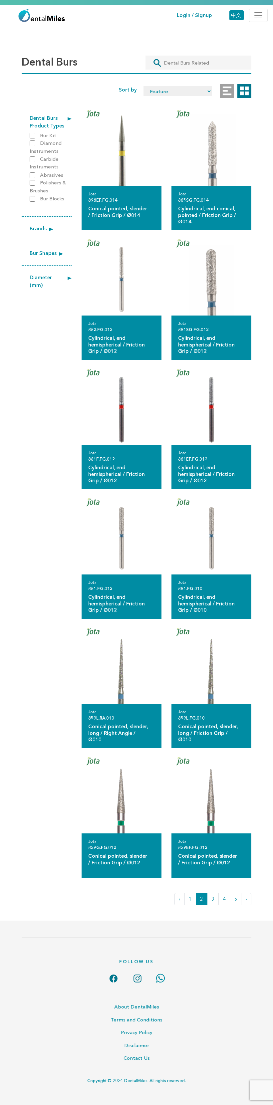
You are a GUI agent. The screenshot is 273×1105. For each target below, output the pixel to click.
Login (183, 15)
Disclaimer (136, 1045)
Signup (203, 15)
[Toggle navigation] (258, 15)
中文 (236, 15)
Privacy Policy (136, 1032)
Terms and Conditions (136, 1019)
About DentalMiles (136, 1006)
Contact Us (137, 1058)
